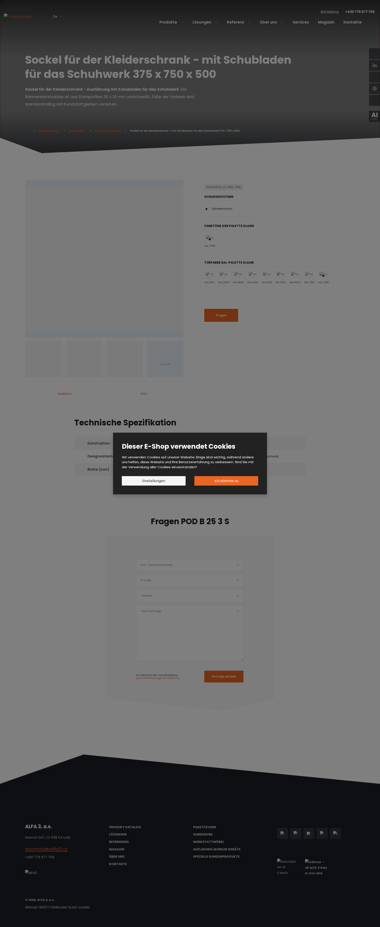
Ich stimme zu (226, 480)
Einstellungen (153, 480)
